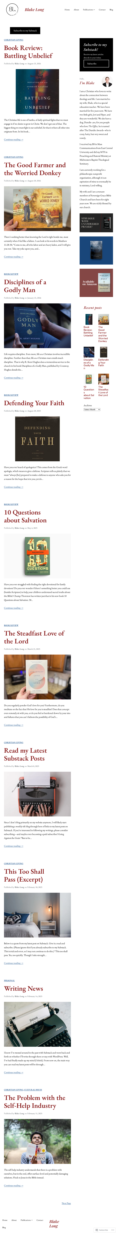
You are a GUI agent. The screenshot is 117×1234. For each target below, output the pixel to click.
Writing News (23, 988)
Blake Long (34, 9)
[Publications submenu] (94, 9)
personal (9, 980)
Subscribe (91, 63)
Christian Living (13, 39)
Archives (88, 405)
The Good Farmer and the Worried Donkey (35, 169)
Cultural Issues (33, 1089)
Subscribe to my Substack (25, 30)
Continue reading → (13, 139)
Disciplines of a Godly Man (25, 286)
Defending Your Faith (34, 403)
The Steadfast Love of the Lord (34, 637)
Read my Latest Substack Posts (25, 754)
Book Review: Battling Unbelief (28, 52)
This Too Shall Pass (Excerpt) (24, 875)
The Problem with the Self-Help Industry (34, 1101)
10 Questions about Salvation (25, 516)
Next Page (66, 1203)
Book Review (11, 274)
